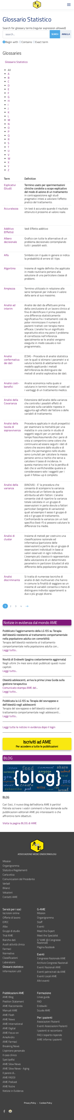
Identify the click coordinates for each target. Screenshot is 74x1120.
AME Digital (9, 1028)
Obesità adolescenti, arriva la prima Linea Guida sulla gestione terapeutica (34, 682)
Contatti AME (10, 897)
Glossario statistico (13, 967)
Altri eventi (43, 981)
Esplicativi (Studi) (10, 186)
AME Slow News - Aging (16, 1068)
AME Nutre (9, 1086)
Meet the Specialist (47, 935)
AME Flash (8, 1015)
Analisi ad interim (9, 307)
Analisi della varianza (11, 486)
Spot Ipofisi (8, 1059)
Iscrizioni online (11, 913)
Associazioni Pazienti (48, 1021)
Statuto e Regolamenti (15, 870)
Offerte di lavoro (11, 917)
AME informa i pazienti (49, 1039)
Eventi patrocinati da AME (51, 972)
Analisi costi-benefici (11, 385)
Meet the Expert (46, 931)
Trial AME (8, 935)
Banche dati (9, 940)
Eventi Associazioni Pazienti (52, 1026)
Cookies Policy (45, 1103)
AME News (9, 1019)
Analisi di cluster (9, 537)
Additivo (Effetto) (9, 230)
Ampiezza (9, 288)
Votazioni (8, 892)
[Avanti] (27, 606)
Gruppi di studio (11, 931)
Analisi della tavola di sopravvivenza (12, 426)
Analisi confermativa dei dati (11, 359)
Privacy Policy (30, 1103)
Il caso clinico (10, 1055)
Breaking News (11, 1046)
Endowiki (42, 1006)
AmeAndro (8, 1037)
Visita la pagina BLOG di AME (20, 823)
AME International (13, 1024)
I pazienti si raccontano (49, 1030)
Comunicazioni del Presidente (19, 879)
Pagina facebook (46, 947)
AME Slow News (12, 1064)
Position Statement (13, 1001)
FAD (39, 1001)
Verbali (6, 883)
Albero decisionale (10, 240)
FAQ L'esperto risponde (49, 1035)
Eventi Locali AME (47, 976)
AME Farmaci (10, 1042)
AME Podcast (10, 1082)
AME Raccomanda (12, 1006)
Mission (7, 861)
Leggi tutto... (10, 650)
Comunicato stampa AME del (19, 688)
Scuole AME (43, 1010)
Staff (39, 922)
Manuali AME (10, 1010)
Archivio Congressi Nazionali (52, 963)
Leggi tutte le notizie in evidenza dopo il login (29, 727)
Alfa (6, 255)
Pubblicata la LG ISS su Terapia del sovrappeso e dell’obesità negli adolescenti (30, 703)
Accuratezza (11, 208)
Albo (5, 926)
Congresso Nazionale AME (51, 958)
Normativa (8, 953)
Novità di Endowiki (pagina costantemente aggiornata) (34, 659)
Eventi (40, 926)
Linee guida (43, 997)
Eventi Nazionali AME (49, 967)
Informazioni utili (12, 971)
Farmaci (7, 949)
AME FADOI (9, 1077)
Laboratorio (9, 962)
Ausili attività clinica (14, 944)
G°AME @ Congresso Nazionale (49, 941)
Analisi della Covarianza (11, 401)
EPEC (5, 922)
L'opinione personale (14, 1050)
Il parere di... (9, 1073)
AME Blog (8, 997)
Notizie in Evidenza (13, 1091)
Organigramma (11, 866)
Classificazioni (10, 958)
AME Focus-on (11, 1033)
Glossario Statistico (16, 62)
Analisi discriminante (12, 578)
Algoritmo (9, 268)
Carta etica (8, 874)
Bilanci (6, 888)
